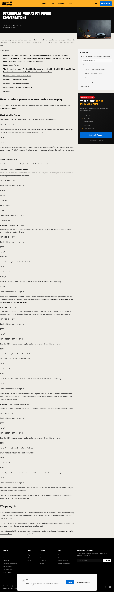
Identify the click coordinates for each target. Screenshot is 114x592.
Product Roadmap (8, 572)
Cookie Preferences (64, 563)
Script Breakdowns (8, 557)
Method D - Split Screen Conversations (28, 61)
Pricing (42, 563)
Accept (70, 582)
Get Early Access (96, 135)
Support (42, 557)
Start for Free (105, 3)
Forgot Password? (63, 560)
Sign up (60, 557)
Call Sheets (6, 560)
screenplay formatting (8, 108)
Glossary (30, 557)
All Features (6, 555)
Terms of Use (6, 586)
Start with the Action (49, 55)
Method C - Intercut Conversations (16, 83)
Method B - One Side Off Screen (43, 58)
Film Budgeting (7, 566)
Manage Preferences (83, 582)
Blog (52, 3)
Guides (29, 560)
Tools (43, 3)
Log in (95, 3)
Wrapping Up (8, 91)
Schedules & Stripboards (10, 563)
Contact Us (43, 560)
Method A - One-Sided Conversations (17, 58)
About (70, 3)
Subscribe (107, 560)
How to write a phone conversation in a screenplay (22, 55)
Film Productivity (7, 569)
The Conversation (63, 55)
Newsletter (61, 3)
